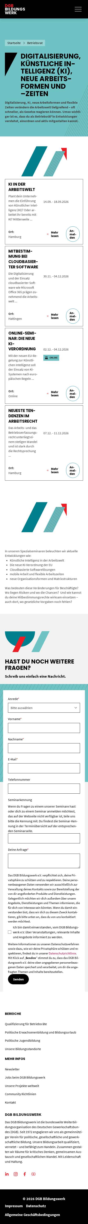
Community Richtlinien (20, 1094)
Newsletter (12, 1069)
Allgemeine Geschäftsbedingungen (32, 1214)
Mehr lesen (55, 234)
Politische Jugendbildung (22, 1040)
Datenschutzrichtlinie (62, 953)
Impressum (14, 1206)
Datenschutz (36, 1206)
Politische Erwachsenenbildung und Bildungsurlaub (40, 1032)
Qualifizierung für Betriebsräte (26, 1024)
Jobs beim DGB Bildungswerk (25, 1077)
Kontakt (10, 1102)
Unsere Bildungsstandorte (23, 1049)
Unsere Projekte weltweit (22, 1086)
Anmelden (73, 234)
